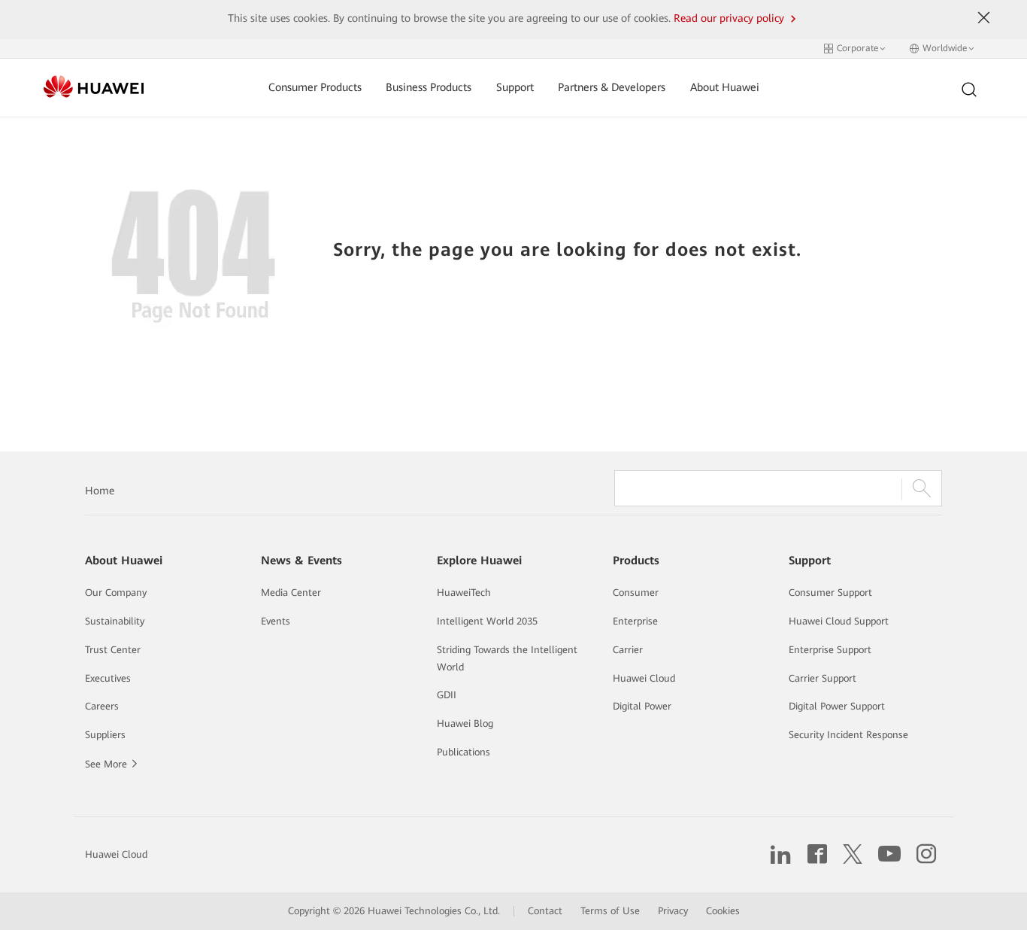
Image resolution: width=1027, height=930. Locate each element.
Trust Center (113, 649)
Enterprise (635, 621)
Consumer (636, 592)
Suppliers (105, 734)
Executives (108, 678)
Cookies (723, 910)
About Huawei (724, 87)
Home (99, 491)
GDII (446, 695)
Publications (463, 752)
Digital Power (642, 706)
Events (275, 621)
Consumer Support (830, 592)
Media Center (291, 592)
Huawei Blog (465, 723)
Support (515, 87)
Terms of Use (610, 910)
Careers (102, 706)
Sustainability (114, 621)
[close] (983, 18)
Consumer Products (315, 87)
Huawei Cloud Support (839, 621)
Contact (545, 910)
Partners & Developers (611, 87)
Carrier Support (822, 678)
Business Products (428, 87)
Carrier (628, 649)
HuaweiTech (464, 592)
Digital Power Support (837, 706)
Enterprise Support (830, 649)
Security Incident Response (848, 734)
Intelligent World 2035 (487, 621)
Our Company (116, 592)
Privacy (673, 910)
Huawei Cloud (644, 678)
